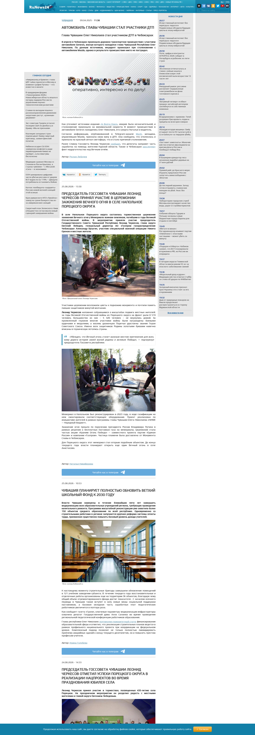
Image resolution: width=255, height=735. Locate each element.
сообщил (115, 143)
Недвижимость (106, 10)
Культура (190, 7)
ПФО (135, 2)
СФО (157, 2)
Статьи (149, 10)
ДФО (162, 2)
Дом (96, 10)
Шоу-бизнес (120, 10)
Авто (182, 7)
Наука (133, 7)
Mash (139, 134)
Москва (82, 2)
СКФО (146, 2)
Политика (71, 7)
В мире (62, 7)
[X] (101, 173)
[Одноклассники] (85, 173)
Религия (63, 10)
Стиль (90, 10)
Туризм (71, 10)
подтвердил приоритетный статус (117, 621)
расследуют (149, 146)
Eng (228, 2)
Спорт (140, 7)
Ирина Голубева (78, 642)
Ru (222, 2)
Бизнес (92, 7)
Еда (145, 7)
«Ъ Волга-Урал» (109, 124)
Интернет (175, 7)
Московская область (96, 2)
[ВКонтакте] (68, 173)
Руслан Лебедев (78, 156)
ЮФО (141, 2)
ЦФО (130, 2)
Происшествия (122, 7)
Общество (111, 7)
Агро (78, 10)
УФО (152, 2)
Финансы (101, 7)
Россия (75, 2)
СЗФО (124, 2)
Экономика (82, 7)
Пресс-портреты (160, 10)
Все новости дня (175, 313)
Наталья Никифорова (81, 463)
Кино (84, 10)
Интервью (140, 10)
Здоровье (153, 7)
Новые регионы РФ (174, 2)
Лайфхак (130, 10)
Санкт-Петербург (114, 2)
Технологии (163, 7)
